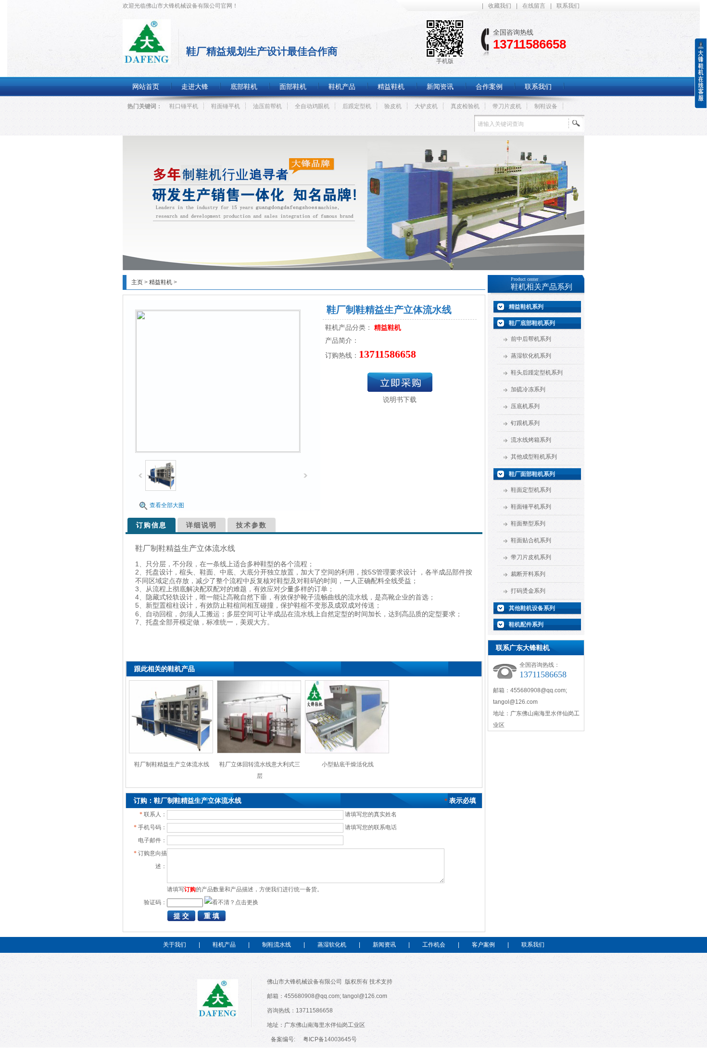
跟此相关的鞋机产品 (164, 669)
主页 (137, 282)
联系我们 (568, 5)
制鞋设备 (545, 106)
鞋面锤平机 (225, 106)
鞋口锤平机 (183, 106)
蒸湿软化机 (331, 944)
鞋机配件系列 (526, 624)
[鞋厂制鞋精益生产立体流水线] (171, 751)
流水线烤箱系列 (531, 440)
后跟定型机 (356, 106)
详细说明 (201, 525)
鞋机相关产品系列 (541, 287)
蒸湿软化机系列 (531, 355)
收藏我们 (499, 5)
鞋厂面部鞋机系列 (532, 474)
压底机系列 (525, 406)
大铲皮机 (426, 106)
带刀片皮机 (506, 106)
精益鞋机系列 (526, 306)
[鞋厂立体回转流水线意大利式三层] (259, 751)
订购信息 (151, 525)
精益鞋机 (160, 282)
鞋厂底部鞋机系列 (532, 323)
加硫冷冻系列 (528, 389)
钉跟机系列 (525, 423)
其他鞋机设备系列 (532, 608)
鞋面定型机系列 (531, 490)
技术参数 (251, 525)
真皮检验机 (465, 106)
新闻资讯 (384, 944)
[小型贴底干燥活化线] (347, 751)
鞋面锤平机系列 (531, 506)
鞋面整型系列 (528, 523)
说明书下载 (400, 399)
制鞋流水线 (276, 944)
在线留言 (533, 5)
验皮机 (393, 106)
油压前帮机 (267, 106)
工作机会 (433, 944)
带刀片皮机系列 (531, 557)
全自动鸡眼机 (312, 106)
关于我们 (174, 944)
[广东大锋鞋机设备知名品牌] (353, 268)
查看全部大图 (167, 505)
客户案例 (483, 944)
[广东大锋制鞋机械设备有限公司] (147, 58)
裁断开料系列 (528, 574)
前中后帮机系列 (531, 339)
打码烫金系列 (528, 590)
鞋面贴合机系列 (531, 540)
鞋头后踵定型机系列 (537, 372)
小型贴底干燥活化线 (348, 764)
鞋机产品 (224, 944)
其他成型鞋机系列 (534, 456)
